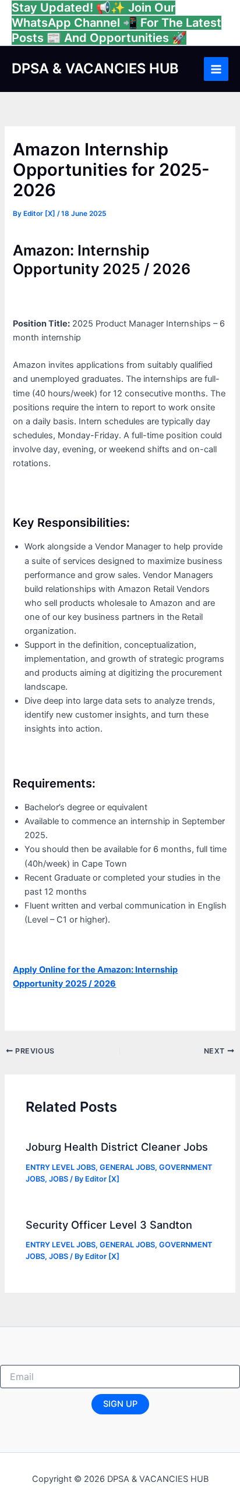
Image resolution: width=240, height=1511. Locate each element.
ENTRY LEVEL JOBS (61, 1167)
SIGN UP (120, 1404)
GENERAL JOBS (127, 1167)
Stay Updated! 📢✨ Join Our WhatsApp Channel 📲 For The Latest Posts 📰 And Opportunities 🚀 (116, 23)
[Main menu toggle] (216, 69)
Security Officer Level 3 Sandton (109, 1224)
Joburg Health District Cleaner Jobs (117, 1146)
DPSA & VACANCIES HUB (95, 68)
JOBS (58, 1179)
